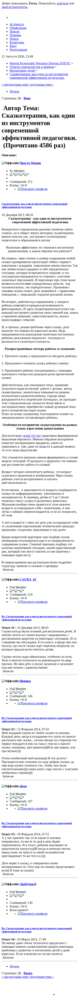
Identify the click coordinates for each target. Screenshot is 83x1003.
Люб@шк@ (28, 884)
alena (23, 786)
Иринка (25, 681)
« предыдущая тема (15, 84)
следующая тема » (41, 84)
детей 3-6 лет (32, 435)
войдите (62, 3)
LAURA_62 (28, 579)
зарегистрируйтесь (14, 7)
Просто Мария (30, 163)
